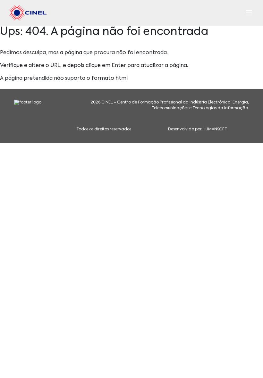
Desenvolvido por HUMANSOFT (197, 129)
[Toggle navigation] (249, 13)
